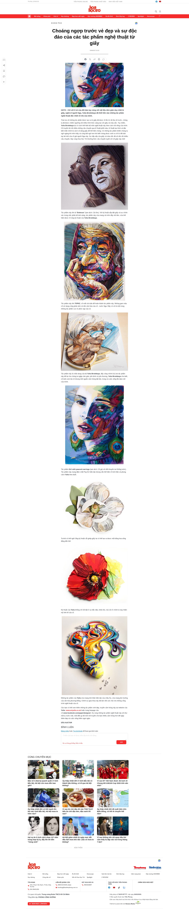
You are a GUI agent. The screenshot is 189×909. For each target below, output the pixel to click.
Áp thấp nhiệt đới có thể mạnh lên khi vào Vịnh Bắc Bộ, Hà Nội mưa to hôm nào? (43, 811)
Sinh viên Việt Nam (115, 1)
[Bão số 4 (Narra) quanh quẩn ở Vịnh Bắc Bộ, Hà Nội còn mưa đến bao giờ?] (43, 769)
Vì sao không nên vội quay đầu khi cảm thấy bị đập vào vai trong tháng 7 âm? (112, 839)
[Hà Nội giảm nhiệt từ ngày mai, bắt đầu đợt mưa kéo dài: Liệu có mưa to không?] (78, 826)
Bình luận (4, 76)
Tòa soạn (31, 882)
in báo (99, 59)
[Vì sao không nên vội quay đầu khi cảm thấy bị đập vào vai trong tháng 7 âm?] (113, 826)
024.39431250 (34, 889)
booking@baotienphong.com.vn (68, 887)
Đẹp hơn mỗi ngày (78, 16)
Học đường (65, 16)
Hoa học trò (34, 866)
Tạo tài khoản (78, 731)
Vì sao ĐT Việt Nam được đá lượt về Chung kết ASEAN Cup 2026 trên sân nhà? (112, 783)
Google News (136, 23)
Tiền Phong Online (81, 1)
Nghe (4, 60)
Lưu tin (4, 71)
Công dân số (46, 877)
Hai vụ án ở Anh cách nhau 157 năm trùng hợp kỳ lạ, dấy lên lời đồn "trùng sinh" (43, 839)
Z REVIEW (131, 16)
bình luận (104, 59)
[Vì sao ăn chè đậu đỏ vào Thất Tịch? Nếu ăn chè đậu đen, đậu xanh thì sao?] (78, 797)
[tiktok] (120, 887)
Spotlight (141, 16)
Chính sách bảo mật (145, 882)
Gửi (121, 742)
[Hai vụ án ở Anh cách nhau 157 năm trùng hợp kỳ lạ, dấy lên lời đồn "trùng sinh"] (43, 826)
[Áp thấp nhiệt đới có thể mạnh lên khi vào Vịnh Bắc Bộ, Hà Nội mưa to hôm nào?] (43, 797)
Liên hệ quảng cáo (63, 882)
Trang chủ (29, 16)
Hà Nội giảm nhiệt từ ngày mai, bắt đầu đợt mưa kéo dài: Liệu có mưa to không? (78, 839)
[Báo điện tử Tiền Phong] (140, 868)
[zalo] (125, 887)
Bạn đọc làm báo (39, 904)
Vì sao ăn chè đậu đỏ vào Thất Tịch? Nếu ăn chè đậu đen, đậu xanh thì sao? (77, 811)
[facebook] (156, 1)
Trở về (4, 82)
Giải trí (56, 16)
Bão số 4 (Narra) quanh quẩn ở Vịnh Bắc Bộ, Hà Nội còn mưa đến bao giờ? (43, 783)
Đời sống (37, 16)
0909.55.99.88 (62, 885)
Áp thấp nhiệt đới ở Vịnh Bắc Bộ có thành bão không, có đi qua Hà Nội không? (77, 783)
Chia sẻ (4, 65)
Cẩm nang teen (136, 874)
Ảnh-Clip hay (120, 16)
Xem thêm (159, 16)
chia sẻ (85, 59)
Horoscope (151, 16)
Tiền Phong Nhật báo (98, 1)
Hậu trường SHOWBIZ (95, 16)
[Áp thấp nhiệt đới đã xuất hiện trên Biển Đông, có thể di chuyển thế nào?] (113, 797)
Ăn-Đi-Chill (109, 16)
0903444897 (88, 885)
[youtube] (160, 1)
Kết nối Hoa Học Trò (78, 877)
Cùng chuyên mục (39, 757)
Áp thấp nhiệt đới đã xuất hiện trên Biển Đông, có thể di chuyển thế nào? (111, 811)
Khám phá (47, 16)
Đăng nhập (65, 731)
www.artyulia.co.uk (73, 710)
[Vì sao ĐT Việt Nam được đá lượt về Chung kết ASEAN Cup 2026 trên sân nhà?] (113, 769)
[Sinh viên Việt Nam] (155, 868)
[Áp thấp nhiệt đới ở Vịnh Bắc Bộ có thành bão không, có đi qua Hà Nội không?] (78, 769)
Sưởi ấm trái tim (107, 874)
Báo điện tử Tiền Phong (94, 9)
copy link (94, 59)
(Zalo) (69, 885)
